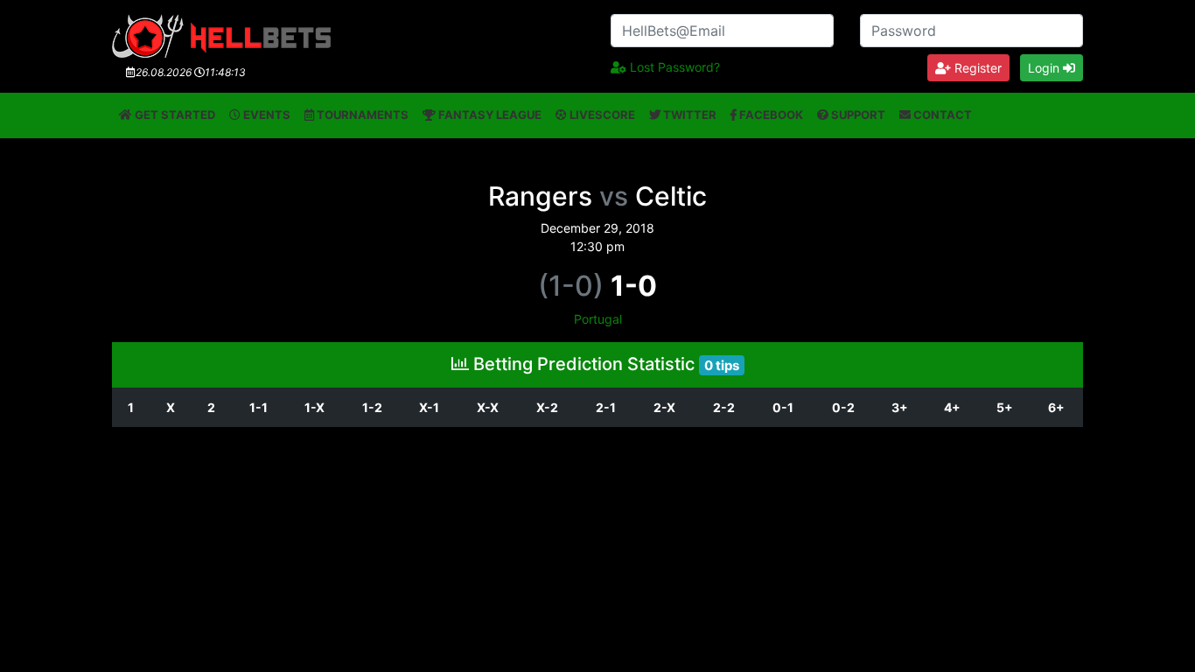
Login (1045, 67)
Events (265, 115)
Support (856, 115)
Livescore (601, 115)
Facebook (770, 115)
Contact (941, 115)
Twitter (688, 115)
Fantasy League (489, 115)
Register (976, 67)
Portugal (598, 319)
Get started (173, 115)
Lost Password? (673, 67)
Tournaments (361, 115)
